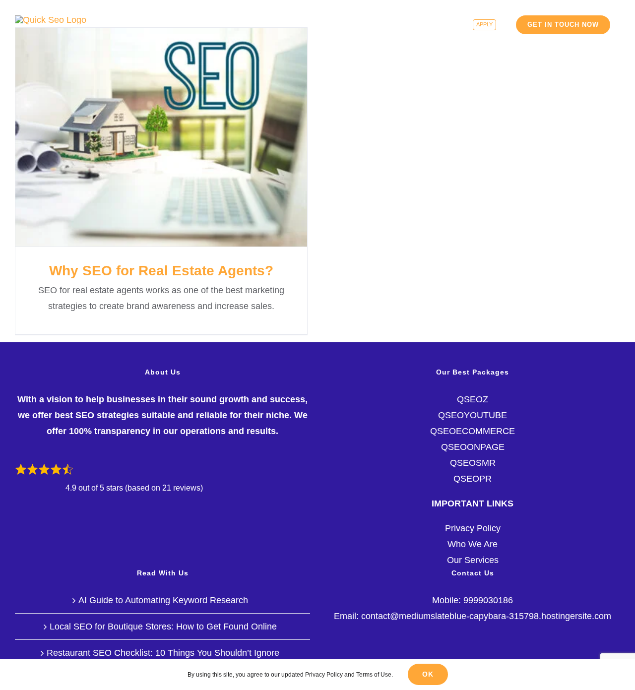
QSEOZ (472, 399)
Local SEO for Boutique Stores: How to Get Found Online (163, 626)
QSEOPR (472, 479)
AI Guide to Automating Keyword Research (163, 600)
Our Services (473, 560)
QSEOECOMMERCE (472, 431)
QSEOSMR (473, 463)
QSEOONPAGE (473, 447)
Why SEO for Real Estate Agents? (161, 137)
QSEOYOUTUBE (472, 415)
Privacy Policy (473, 528)
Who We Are (472, 544)
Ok (428, 674)
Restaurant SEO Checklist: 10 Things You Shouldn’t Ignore (163, 653)
